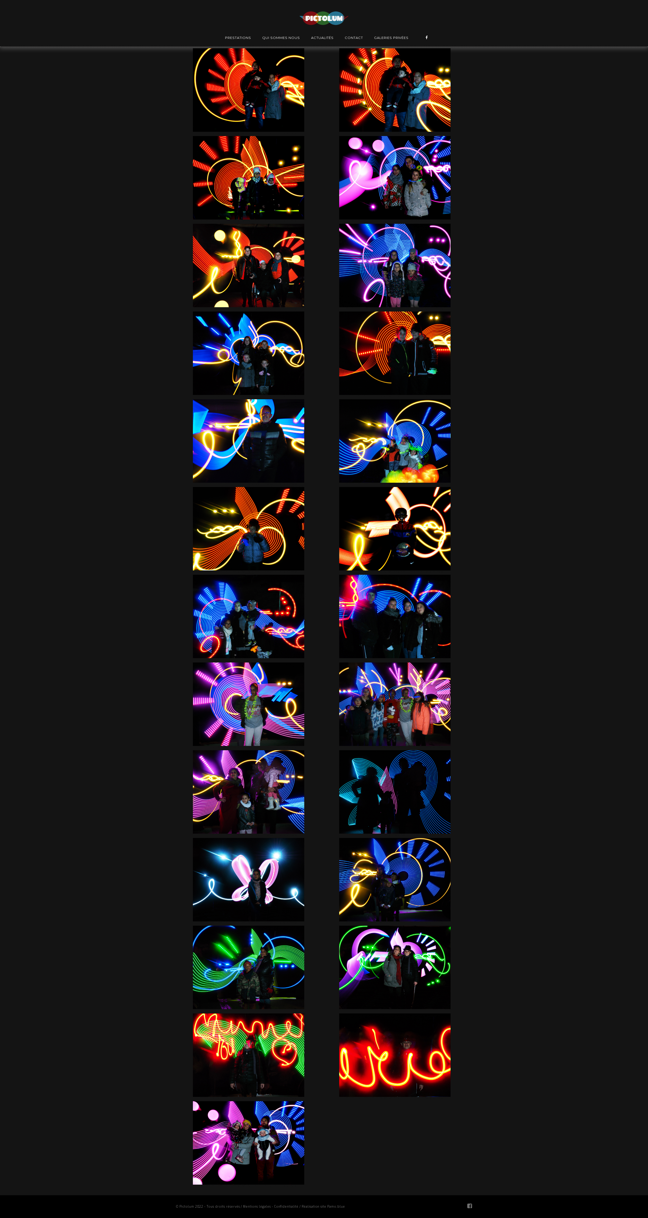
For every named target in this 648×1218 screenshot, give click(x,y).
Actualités (322, 38)
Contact (354, 38)
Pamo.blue (336, 1207)
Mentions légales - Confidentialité (270, 1207)
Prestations (238, 38)
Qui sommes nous (281, 38)
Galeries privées (391, 38)
